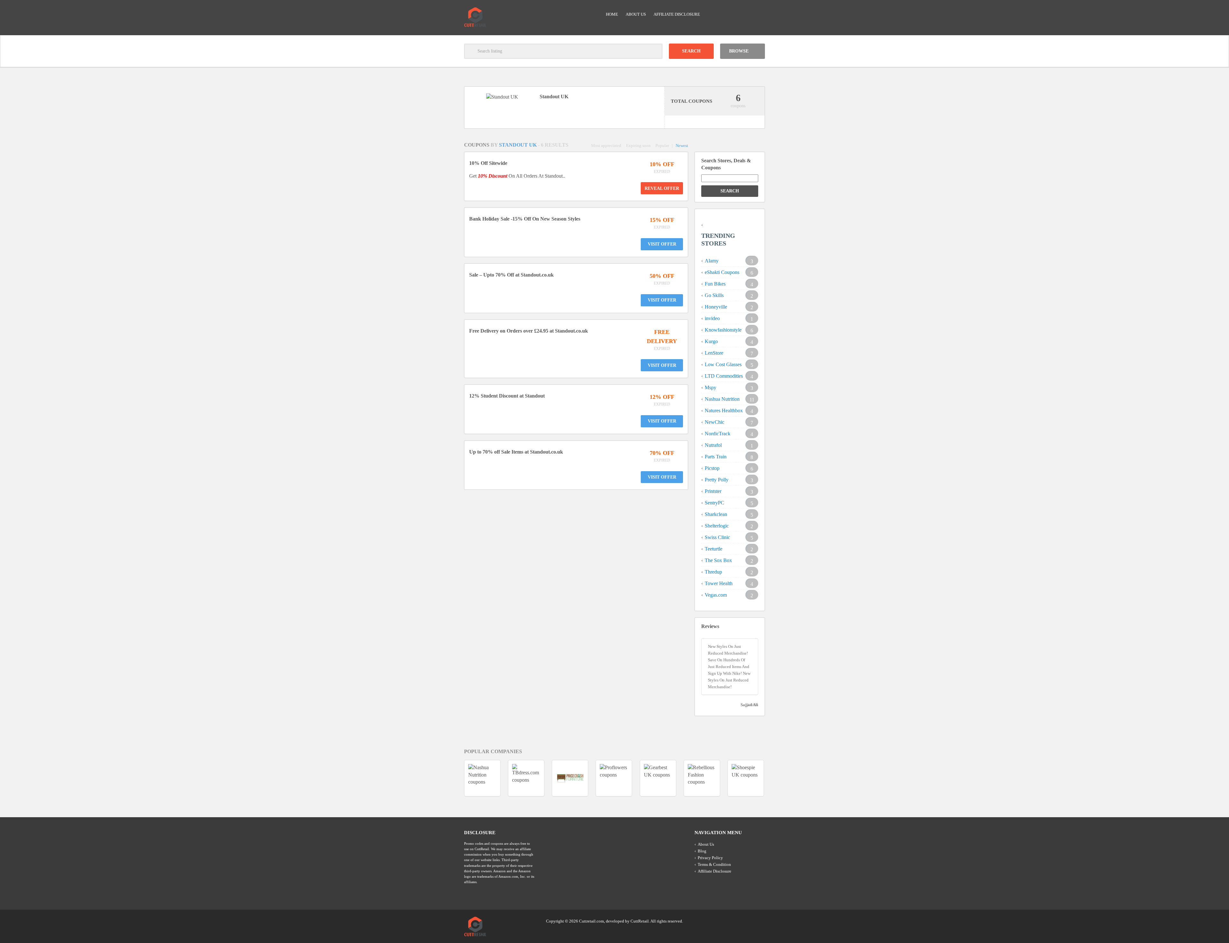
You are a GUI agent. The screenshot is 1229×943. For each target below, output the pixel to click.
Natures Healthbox (724, 410)
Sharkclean (716, 514)
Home (612, 14)
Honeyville (716, 307)
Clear (654, 51)
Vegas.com (716, 595)
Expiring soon (638, 145)
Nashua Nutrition (722, 399)
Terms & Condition (714, 864)
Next (776, 778)
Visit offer (662, 244)
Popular (662, 145)
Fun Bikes (715, 283)
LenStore (714, 353)
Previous (452, 778)
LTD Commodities (724, 376)
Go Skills (714, 295)
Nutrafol (713, 445)
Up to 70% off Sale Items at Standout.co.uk (516, 452)
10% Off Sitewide (488, 163)
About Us (636, 14)
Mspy (710, 387)
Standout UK (518, 145)
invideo (712, 318)
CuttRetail (640, 921)
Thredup (713, 572)
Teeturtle (713, 549)
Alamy (712, 260)
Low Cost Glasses (723, 364)
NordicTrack (717, 433)
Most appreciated (606, 145)
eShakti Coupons (722, 272)
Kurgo (711, 341)
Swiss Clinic (717, 537)
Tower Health (719, 583)
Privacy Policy (710, 857)
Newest (682, 145)
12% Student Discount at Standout (507, 396)
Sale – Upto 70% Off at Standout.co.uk (511, 275)
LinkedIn (747, 920)
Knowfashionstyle (723, 330)
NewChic (714, 422)
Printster (713, 491)
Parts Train (716, 456)
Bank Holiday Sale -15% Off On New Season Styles (524, 219)
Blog (702, 851)
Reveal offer (662, 188)
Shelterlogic (717, 525)
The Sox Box (718, 560)
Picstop (712, 468)
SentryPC (714, 502)
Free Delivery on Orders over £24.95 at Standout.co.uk (528, 331)
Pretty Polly (716, 479)
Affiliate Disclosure (677, 14)
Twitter (735, 920)
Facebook (759, 920)
